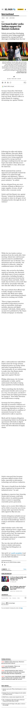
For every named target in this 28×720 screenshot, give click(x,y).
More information (4, 604)
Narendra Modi (4, 598)
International (7, 14)
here (22, 608)
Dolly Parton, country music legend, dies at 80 (13, 697)
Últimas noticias (6, 659)
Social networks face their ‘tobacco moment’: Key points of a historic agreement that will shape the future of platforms (13, 672)
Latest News (11, 18)
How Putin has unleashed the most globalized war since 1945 (17, 588)
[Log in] (25, 9)
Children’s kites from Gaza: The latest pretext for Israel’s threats (12, 662)
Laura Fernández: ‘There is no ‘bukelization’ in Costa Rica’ (10, 667)
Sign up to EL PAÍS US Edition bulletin (12, 562)
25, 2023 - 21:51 (16, 78)
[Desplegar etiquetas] (25, 598)
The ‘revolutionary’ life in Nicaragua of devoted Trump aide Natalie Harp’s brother (13, 700)
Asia (10, 598)
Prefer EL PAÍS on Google (9, 86)
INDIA (2, 21)
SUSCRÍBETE (20, 9)
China (7, 18)
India (18, 598)
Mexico (3, 18)
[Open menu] (2, 9)
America (14, 598)
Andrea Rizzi (12, 591)
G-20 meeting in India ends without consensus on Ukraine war (18, 579)
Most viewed (4, 685)
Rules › (25, 569)
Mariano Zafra (19, 591)
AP (14, 76)
